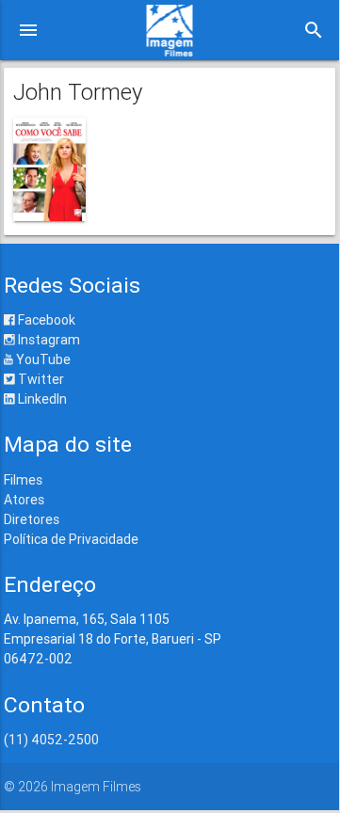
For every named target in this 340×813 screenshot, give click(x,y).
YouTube (42, 359)
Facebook (45, 319)
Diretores (31, 519)
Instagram (47, 339)
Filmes (23, 479)
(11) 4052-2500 (51, 739)
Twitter (39, 379)
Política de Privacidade (71, 539)
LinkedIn (41, 399)
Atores (24, 499)
